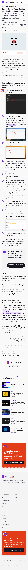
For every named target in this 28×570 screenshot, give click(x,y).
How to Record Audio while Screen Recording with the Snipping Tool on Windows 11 (13, 243)
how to (8, 6)
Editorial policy (5, 524)
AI (2, 506)
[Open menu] (17, 2)
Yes (12, 366)
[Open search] (21, 2)
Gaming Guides (6, 500)
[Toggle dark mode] (24, 2)
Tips (16, 497)
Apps (3, 6)
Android (4, 503)
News (3, 497)
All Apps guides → (21, 376)
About (12, 565)
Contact (4, 518)
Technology (18, 492)
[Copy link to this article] (25, 30)
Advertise (4, 527)
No (18, 366)
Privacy (3, 565)
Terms (7, 565)
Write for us (4, 521)
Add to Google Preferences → (15, 265)
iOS (2, 509)
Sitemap (17, 565)
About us (4, 515)
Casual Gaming (5, 494)
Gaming (4, 492)
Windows (13, 6)
